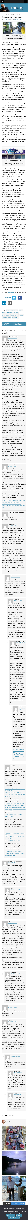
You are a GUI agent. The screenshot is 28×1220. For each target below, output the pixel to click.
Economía (18, 14)
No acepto (19, 1215)
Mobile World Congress (12, 312)
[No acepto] (26, 1212)
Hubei (3, 312)
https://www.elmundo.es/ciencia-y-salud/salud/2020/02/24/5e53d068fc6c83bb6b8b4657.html (15, 853)
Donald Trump (14, 310)
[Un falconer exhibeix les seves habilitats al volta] (14, 1188)
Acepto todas (10, 1215)
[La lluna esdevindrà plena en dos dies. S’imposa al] (14, 1163)
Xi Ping (21, 315)
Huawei (21, 310)
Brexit (7, 310)
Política (13, 14)
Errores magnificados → (19, 324)
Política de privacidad (14, 1217)
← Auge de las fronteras (5, 324)
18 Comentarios (18, 19)
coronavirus (15, 317)
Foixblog (17, 7)
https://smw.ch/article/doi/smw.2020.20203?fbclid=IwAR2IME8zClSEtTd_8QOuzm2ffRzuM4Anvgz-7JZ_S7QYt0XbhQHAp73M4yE (15, 836)
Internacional (7, 14)
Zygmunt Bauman (6, 317)
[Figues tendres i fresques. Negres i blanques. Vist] (14, 1138)
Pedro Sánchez (5, 315)
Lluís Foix (5, 19)
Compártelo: (7, 297)
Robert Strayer (14, 315)
